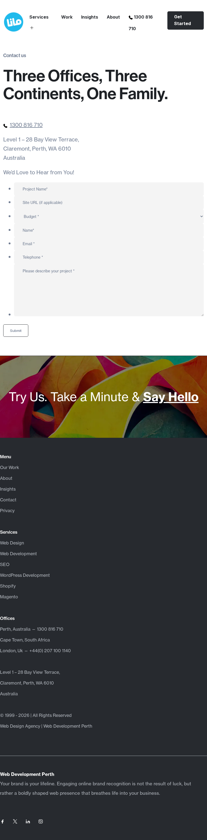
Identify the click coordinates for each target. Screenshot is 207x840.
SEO (4, 564)
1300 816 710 (26, 125)
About (113, 17)
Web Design (12, 543)
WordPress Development (25, 575)
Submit (16, 330)
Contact (8, 499)
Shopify (8, 586)
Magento (9, 596)
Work (67, 17)
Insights (89, 17)
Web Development (18, 553)
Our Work (9, 467)
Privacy (7, 510)
